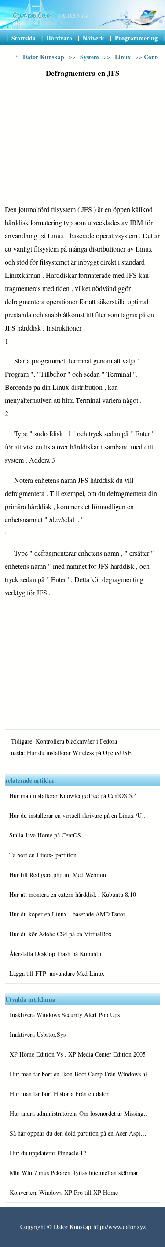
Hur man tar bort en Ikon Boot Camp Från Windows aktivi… (78, 1074)
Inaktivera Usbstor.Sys (38, 1034)
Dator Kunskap (43, 56)
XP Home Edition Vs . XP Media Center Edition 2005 (78, 1054)
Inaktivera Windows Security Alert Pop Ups (65, 1014)
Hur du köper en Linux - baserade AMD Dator (67, 914)
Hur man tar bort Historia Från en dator (59, 1093)
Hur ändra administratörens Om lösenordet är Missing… (78, 1113)
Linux (123, 56)
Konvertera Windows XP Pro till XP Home (64, 1192)
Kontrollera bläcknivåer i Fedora (76, 741)
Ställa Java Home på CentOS (45, 835)
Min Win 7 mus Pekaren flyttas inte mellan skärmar (74, 1172)
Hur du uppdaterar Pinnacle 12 (48, 1153)
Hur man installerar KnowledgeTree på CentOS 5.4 (73, 795)
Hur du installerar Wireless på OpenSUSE (79, 752)
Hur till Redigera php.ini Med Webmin (57, 874)
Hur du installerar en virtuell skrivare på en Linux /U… (78, 815)
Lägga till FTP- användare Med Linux (56, 973)
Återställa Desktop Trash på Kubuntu (55, 953)
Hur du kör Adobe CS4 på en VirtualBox (60, 934)
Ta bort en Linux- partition (43, 855)
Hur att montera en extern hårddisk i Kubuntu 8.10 (72, 894)
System (89, 56)
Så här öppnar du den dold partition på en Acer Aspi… (78, 1133)
